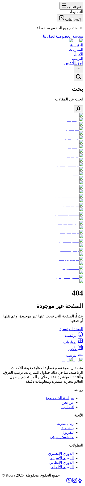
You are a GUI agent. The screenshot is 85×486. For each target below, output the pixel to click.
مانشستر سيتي (62, 437)
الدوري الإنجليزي (61, 453)
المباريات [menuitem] (76, 50)
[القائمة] (78, 69)
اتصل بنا (49, 36)
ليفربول (68, 432)
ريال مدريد (65, 423)
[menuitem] (73, 336)
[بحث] (78, 77)
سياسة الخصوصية (69, 36)
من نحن (68, 402)
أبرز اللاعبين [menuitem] (73, 63)
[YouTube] (69, 482)
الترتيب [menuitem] (77, 58)
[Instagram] (74, 482)
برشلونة (67, 428)
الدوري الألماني (62, 467)
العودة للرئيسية (71, 329)
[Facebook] (80, 482)
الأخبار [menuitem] (78, 54)
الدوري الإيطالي (61, 462)
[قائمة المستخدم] (78, 109)
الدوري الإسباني (61, 458)
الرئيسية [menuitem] (76, 45)
